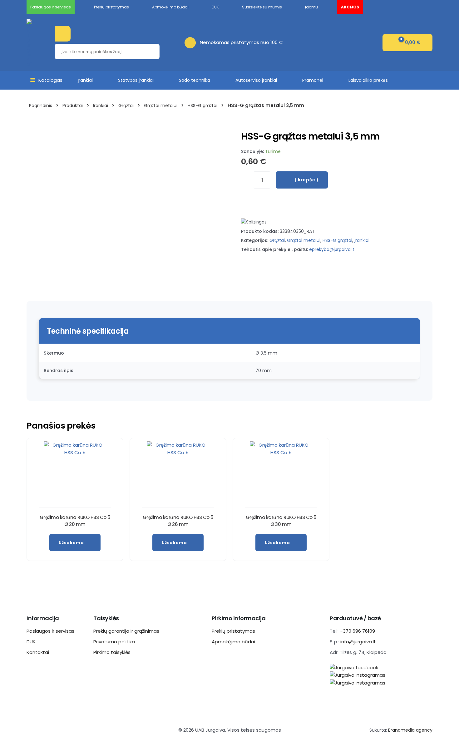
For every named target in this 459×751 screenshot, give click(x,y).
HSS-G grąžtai (337, 240)
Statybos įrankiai (136, 80)
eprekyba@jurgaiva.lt (331, 250)
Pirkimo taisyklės (112, 652)
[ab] (192, 42)
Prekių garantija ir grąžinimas (126, 631)
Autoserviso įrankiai (256, 80)
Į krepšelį (306, 180)
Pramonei (312, 80)
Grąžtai (277, 240)
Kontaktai (38, 652)
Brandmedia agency (410, 730)
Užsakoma (71, 543)
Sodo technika (194, 80)
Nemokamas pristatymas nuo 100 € (241, 42)
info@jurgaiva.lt (358, 641)
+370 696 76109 (357, 631)
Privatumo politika (114, 641)
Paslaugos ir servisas (50, 631)
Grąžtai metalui (303, 240)
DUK (31, 641)
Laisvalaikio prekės (368, 80)
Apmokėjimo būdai (233, 641)
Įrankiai (85, 80)
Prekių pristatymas (233, 631)
